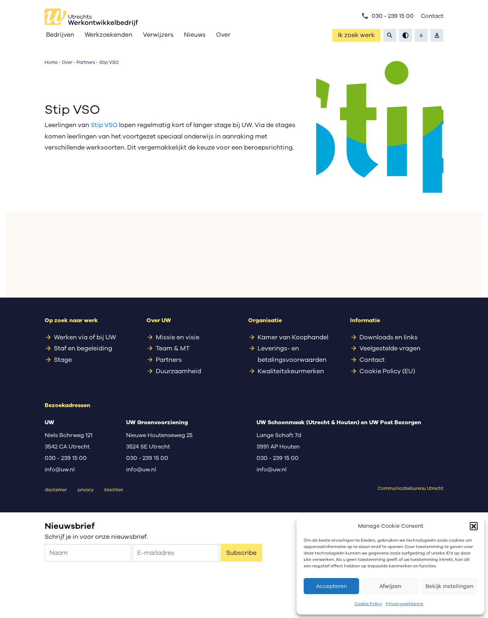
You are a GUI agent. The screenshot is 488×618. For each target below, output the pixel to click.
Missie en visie (177, 337)
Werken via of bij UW (85, 337)
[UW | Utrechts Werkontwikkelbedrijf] (91, 17)
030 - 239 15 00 (387, 16)
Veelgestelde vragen (389, 348)
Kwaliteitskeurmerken (291, 371)
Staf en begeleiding (83, 348)
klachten (113, 490)
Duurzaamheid (178, 371)
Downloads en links (388, 337)
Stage (63, 359)
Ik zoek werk (356, 35)
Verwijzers (158, 35)
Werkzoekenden (109, 35)
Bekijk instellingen (449, 586)
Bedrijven (60, 35)
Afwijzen (390, 586)
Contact (432, 16)
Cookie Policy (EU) (387, 371)
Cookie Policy (368, 604)
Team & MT (173, 348)
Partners (85, 62)
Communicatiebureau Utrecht (410, 488)
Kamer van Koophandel (293, 337)
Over (223, 35)
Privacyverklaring (404, 604)
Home (51, 62)
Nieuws (195, 35)
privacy (86, 490)
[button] (473, 526)
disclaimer (56, 490)
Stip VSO (104, 125)
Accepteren (331, 586)
